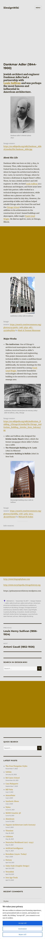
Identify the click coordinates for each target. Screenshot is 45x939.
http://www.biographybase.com (16, 579)
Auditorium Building (10, 607)
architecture (23, 605)
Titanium (9, 831)
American (36, 603)
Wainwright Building (26, 616)
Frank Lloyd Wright (30, 610)
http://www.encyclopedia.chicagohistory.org (21, 585)
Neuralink (10, 872)
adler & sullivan (15, 603)
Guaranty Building (9, 612)
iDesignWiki (11, 7)
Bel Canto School (13, 778)
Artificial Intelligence (14, 848)
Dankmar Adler (17, 610)
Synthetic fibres (12, 801)
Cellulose (9, 836)
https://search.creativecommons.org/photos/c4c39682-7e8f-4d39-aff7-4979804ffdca (22, 327)
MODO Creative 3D (13, 813)
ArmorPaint (10, 795)
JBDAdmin (10, 601)
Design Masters (35, 601)
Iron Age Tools (12, 878)
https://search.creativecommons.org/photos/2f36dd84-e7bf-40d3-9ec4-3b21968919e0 (22, 514)
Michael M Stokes (25, 517)
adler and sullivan (27, 603)
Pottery (9, 860)
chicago (21, 607)
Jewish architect (30, 612)
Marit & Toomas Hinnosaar (29, 330)
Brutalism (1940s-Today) (16, 854)
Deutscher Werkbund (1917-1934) (19, 842)
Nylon (8, 807)
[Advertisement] (22, 34)
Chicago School (13, 207)
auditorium (32, 605)
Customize (22, 929)
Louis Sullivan (12, 83)
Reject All (22, 934)
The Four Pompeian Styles (16, 766)
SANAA (8, 772)
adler (7, 603)
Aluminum (10, 819)
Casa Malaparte (12, 784)
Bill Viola (9, 789)
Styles (5, 901)
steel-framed (7, 616)
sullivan (15, 616)
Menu (38, 7)
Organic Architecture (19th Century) (20, 825)
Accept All (23, 923)
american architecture (11, 605)
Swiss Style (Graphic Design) (17, 866)
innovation (20, 612)
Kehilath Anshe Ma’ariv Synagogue (15, 614)
